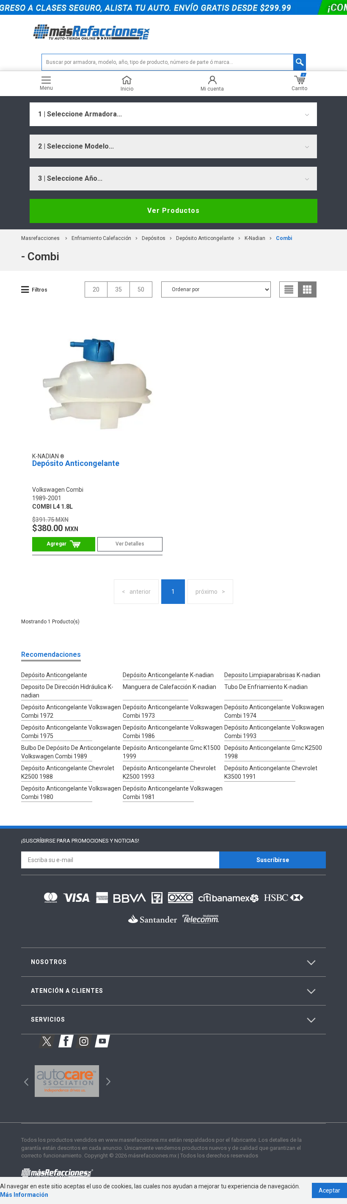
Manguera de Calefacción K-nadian (169, 686)
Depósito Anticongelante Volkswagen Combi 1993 (274, 731)
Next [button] (107, 1081)
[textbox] (173, 62)
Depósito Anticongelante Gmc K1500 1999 (171, 752)
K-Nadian (255, 238)
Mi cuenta (212, 88)
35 (118, 289)
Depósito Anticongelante (205, 238)
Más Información (24, 1194)
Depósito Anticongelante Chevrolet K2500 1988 (67, 772)
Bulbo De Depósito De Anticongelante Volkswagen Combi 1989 (71, 752)
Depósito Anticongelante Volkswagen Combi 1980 (71, 792)
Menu (46, 88)
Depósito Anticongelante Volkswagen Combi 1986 (173, 731)
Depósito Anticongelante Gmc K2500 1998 (273, 752)
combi (284, 238)
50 (141, 289)
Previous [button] (23, 1081)
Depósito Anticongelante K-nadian (168, 675)
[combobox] (173, 114)
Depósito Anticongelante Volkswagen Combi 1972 (71, 711)
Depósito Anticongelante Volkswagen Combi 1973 (173, 711)
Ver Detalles (130, 544)
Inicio (127, 88)
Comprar (63, 544)
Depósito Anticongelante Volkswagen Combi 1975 (71, 731)
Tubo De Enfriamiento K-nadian (266, 686)
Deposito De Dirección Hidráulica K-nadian (67, 691)
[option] (67, 1081)
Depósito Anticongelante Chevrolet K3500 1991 (270, 772)
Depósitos (153, 238)
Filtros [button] (39, 290)
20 (96, 289)
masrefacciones (40, 238)
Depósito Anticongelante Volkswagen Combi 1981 (173, 792)
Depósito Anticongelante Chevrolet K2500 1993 (169, 772)
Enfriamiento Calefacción (101, 238)
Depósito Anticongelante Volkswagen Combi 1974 (274, 711)
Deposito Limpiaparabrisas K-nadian (272, 675)
